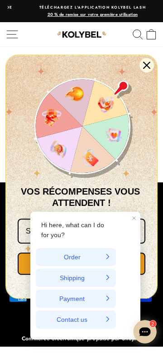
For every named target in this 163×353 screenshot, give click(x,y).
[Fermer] (147, 65)
